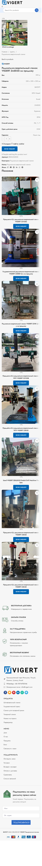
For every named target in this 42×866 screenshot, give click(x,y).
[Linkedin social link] (18, 692)
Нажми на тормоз (10, 718)
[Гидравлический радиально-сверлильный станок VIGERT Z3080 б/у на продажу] (21, 248)
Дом (5, 732)
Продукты (8, 698)
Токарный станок (10, 714)
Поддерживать (11, 755)
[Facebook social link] (5, 692)
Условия (7, 763)
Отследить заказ (10, 759)
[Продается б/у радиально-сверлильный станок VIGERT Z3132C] (21, 196)
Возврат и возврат (10, 767)
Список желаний (10, 778)
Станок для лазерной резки (14, 710)
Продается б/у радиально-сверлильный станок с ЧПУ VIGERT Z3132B (21, 377)
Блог (5, 744)
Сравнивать (8, 775)
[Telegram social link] (26, 692)
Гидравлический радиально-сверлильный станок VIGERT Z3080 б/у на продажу (21, 272)
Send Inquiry (9, 149)
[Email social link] (9, 692)
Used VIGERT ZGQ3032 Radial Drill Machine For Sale (21, 481)
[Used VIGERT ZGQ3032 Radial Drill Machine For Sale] (21, 457)
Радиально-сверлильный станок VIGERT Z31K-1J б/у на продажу (21, 325)
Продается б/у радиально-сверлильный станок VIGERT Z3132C (21, 220)
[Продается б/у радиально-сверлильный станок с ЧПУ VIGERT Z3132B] (21, 352)
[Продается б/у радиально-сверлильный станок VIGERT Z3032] (21, 509)
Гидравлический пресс (12, 706)
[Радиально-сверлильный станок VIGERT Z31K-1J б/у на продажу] (21, 300)
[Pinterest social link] (14, 692)
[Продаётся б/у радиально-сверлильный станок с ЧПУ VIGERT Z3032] (21, 404)
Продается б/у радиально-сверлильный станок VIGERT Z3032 (21, 533)
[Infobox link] (21, 608)
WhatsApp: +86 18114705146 (16, 684)
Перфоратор (8, 722)
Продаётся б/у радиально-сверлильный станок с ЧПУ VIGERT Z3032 (21, 429)
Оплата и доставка (10, 771)
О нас (6, 736)
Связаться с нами (10, 748)
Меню (6, 728)
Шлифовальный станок (12, 702)
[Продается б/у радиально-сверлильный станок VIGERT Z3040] (21, 561)
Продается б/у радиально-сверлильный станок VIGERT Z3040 (21, 586)
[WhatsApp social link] (22, 692)
